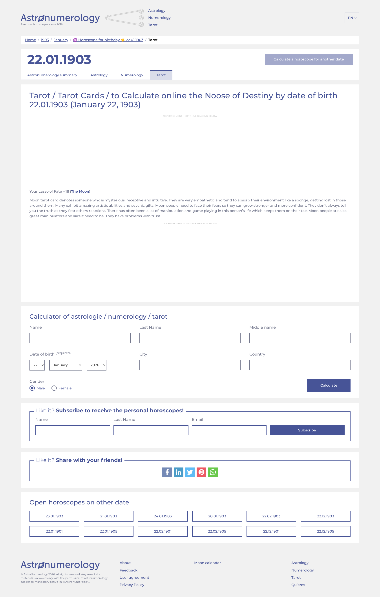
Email (197, 419)
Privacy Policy (132, 585)
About (125, 563)
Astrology (156, 11)
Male (41, 388)
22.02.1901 (163, 531)
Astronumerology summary (52, 75)
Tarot (153, 25)
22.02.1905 (217, 531)
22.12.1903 (325, 516)
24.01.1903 (163, 516)
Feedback (128, 570)
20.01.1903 (217, 516)
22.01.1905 (108, 531)
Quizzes (298, 585)
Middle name (262, 327)
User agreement (134, 577)
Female (65, 388)
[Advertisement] (190, 150)
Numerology (159, 18)
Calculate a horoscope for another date (309, 59)
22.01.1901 (54, 531)
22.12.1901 (271, 531)
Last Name (150, 327)
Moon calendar (207, 563)
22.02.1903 (271, 516)
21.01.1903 (108, 516)
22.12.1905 (325, 531)
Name (35, 327)
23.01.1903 (54, 516)
